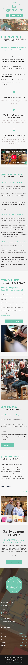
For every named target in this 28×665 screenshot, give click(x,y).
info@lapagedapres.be (7, 315)
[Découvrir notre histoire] (14, 92)
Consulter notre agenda (14, 135)
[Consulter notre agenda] (14, 130)
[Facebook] (13, 660)
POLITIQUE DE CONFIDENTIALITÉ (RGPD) (14, 657)
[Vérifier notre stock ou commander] (14, 109)
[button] (7, 15)
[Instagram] (15, 555)
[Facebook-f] (12, 555)
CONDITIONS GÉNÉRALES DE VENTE (14, 659)
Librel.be (12, 294)
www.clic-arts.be (16, 662)
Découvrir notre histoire (14, 97)
